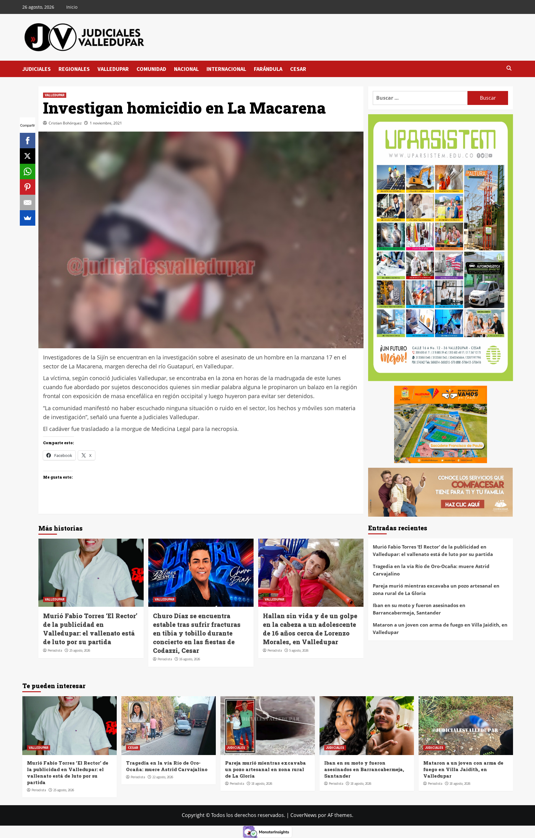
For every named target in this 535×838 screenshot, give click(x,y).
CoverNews (303, 815)
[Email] (27, 202)
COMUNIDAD (151, 68)
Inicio (71, 7)
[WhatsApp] (27, 171)
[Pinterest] (27, 187)
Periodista (55, 650)
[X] (27, 156)
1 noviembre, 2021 (106, 123)
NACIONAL (186, 68)
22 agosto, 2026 (162, 777)
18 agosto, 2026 (261, 783)
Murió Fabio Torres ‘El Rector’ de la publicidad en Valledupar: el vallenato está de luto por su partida (433, 550)
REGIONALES (74, 68)
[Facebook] (27, 140)
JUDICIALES (36, 68)
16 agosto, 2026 (189, 659)
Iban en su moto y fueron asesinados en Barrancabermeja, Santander (419, 609)
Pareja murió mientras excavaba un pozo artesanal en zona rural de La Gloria (436, 589)
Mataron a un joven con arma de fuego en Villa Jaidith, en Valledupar (440, 628)
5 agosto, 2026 (298, 650)
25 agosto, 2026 (79, 650)
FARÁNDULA (268, 68)
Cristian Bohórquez (65, 123)
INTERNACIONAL (226, 68)
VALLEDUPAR (113, 68)
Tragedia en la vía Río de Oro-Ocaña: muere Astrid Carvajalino (431, 570)
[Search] (509, 68)
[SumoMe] (27, 218)
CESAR (298, 68)
